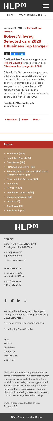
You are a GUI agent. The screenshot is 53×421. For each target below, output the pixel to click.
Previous (11, 119)
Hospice (13, 201)
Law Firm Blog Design (26, 417)
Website (8, 343)
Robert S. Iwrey (13, 63)
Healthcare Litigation (20, 192)
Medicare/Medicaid (19, 197)
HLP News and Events (23, 103)
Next (36, 119)
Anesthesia (15, 206)
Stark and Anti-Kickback (22, 179)
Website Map (10, 356)
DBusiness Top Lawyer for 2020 (22, 66)
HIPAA (12, 184)
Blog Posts (9, 360)
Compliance (16, 162)
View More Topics (16, 210)
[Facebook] (5, 300)
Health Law (16, 154)
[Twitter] (12, 300)
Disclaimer (9, 347)
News (6, 339)
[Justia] (25, 300)
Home (25, 120)
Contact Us (9, 352)
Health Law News (19, 158)
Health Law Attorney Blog (15, 6)
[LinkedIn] (19, 300)
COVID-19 (14, 188)
